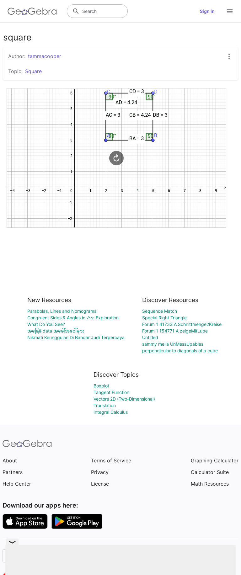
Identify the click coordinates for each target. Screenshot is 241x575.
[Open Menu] (229, 11)
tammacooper (44, 56)
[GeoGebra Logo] (32, 11)
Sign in (207, 11)
